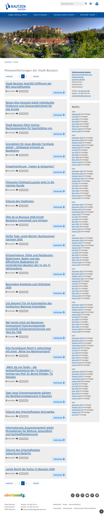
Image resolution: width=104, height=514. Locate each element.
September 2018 (78, 379)
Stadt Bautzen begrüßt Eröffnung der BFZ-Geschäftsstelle (28, 85)
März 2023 (75, 227)
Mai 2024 (75, 188)
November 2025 (77, 140)
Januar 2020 (76, 332)
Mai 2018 (75, 389)
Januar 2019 (76, 365)
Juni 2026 (75, 119)
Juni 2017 (75, 415)
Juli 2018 (75, 384)
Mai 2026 (75, 121)
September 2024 (78, 179)
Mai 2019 (75, 355)
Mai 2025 (75, 155)
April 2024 (75, 191)
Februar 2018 (76, 396)
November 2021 (77, 274)
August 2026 (76, 114)
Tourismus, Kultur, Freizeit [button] (64, 15)
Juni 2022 (75, 253)
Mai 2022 (75, 255)
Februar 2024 (76, 196)
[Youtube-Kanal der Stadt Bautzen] (87, 497)
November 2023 (77, 207)
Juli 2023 (75, 217)
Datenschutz (67, 508)
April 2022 (75, 258)
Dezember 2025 (77, 138)
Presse (65, 504)
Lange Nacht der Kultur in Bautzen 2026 (30, 469)
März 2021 (75, 293)
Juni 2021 (75, 286)
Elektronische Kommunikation (85, 508)
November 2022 (77, 240)
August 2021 (76, 281)
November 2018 (77, 374)
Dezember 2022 (77, 238)
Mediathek (57, 504)
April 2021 (75, 291)
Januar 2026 (76, 131)
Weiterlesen (58, 92)
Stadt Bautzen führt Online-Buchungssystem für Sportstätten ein (29, 126)
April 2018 (75, 391)
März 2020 (75, 327)
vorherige (9, 76)
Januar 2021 (76, 298)
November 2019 (77, 341)
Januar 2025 (76, 165)
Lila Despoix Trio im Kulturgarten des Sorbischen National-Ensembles (29, 305)
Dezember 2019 (77, 338)
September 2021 (78, 279)
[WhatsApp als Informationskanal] (72, 497)
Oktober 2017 (76, 407)
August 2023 (76, 214)
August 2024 (76, 181)
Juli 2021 (75, 284)
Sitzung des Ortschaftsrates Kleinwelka (30, 412)
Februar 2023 (76, 229)
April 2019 (75, 358)
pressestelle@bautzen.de (81, 96)
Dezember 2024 (77, 171)
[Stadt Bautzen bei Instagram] (82, 497)
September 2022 (78, 245)
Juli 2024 (75, 183)
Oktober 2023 (77, 209)
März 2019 (75, 360)
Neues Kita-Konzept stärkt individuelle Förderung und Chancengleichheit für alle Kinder (30, 106)
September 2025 (78, 145)
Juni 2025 (75, 152)
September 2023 (78, 212)
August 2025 (76, 148)
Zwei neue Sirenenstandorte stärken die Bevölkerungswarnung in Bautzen (29, 394)
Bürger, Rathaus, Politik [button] (18, 15)
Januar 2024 (76, 198)
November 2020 (77, 307)
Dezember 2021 (77, 271)
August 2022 (76, 248)
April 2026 (75, 124)
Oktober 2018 (77, 376)
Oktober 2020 (77, 310)
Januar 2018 (76, 398)
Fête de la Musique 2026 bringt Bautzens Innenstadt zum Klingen (27, 218)
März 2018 (75, 394)
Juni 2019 (75, 353)
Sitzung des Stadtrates (20, 201)
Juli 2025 (75, 150)
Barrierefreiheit (75, 504)
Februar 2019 (76, 363)
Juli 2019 (75, 350)
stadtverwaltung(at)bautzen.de (34, 509)
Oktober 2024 (77, 176)
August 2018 (76, 381)
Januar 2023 (76, 231)
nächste (36, 76)
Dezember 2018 (77, 372)
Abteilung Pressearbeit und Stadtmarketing (82, 74)
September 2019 (78, 346)
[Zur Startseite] (15, 6)
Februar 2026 (76, 129)
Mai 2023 (75, 222)
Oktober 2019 (77, 343)
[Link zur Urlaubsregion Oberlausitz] (14, 495)
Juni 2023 (75, 219)
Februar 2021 (76, 296)
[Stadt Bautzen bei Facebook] (77, 497)
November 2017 (77, 405)
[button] (91, 3)
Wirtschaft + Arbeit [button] (87, 15)
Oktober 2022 (77, 243)
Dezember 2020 (77, 305)
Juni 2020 (75, 319)
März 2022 (75, 260)
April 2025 (75, 157)
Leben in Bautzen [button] (40, 15)
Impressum (57, 508)
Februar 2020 (76, 329)
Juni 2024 (75, 186)
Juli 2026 (75, 117)
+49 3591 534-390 (84, 91)
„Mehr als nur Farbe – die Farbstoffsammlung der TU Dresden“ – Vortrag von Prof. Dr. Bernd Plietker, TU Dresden (29, 372)
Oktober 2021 (77, 276)
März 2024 (75, 193)
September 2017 (78, 410)
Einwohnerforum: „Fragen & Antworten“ (30, 166)
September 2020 (78, 312)
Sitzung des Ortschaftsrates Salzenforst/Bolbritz (23, 451)
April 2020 (75, 324)
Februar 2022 (76, 262)
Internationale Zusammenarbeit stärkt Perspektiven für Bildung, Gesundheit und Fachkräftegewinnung (30, 431)
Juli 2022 (75, 250)
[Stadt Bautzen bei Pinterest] (92, 497)
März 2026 (75, 126)
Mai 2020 (75, 322)
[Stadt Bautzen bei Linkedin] (97, 497)
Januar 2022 (76, 265)
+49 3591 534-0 (32, 504)
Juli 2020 (75, 317)
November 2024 (77, 174)
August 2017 (76, 412)
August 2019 (76, 348)
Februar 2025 (76, 162)
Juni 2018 (75, 386)
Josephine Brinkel (78, 80)
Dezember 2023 (77, 205)
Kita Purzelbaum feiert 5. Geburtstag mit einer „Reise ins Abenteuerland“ (28, 350)
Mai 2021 (75, 288)
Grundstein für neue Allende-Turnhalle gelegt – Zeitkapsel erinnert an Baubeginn (30, 147)
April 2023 (75, 224)
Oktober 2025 (77, 143)
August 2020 (76, 315)
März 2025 (75, 160)
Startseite (8, 62)
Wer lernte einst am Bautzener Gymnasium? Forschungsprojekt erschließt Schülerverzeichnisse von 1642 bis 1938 (28, 327)
